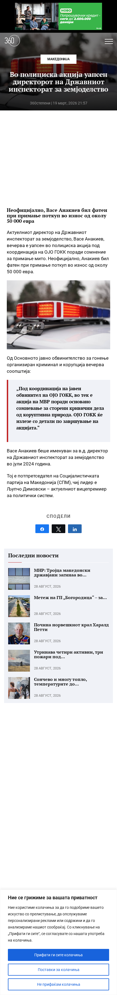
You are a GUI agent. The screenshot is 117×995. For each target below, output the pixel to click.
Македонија (58, 59)
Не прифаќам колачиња (58, 984)
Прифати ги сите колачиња (58, 955)
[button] (109, 41)
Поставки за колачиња (58, 969)
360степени (40, 103)
